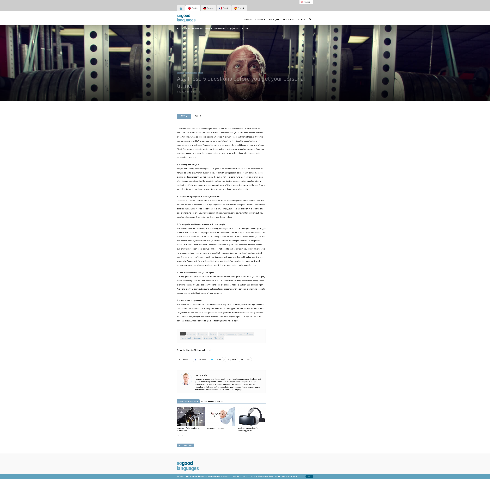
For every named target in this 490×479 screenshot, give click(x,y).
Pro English (274, 19)
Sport (201, 73)
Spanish (240, 8)
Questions (208, 338)
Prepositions (231, 334)
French (225, 8)
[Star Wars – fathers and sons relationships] (191, 416)
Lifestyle (259, 19)
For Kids (301, 19)
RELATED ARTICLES (188, 401)
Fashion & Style (197, 28)
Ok (309, 476)
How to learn (288, 19)
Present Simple (186, 338)
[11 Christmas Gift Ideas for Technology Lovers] (252, 416)
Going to (213, 334)
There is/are (218, 338)
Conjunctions (202, 334)
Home (179, 28)
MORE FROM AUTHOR (212, 401)
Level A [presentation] (183, 116)
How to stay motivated (215, 428)
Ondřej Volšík (184, 92)
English (306, 2)
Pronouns (197, 338)
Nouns (221, 334)
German (210, 8)
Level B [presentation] (197, 116)
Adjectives (191, 334)
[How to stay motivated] (221, 416)
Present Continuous (245, 334)
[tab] (184, 116)
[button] (310, 20)
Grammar (248, 19)
